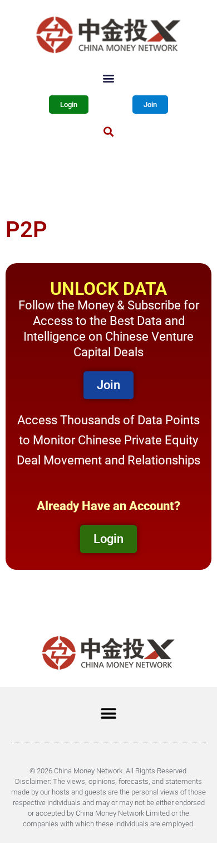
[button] (109, 78)
